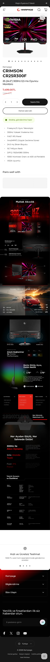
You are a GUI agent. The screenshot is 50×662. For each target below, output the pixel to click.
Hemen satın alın (25, 111)
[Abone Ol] (42, 622)
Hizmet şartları (13, 654)
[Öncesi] (4, 3)
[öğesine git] (9, 61)
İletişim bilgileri (24, 654)
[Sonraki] (46, 3)
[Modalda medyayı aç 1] (42, 17)
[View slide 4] (29, 566)
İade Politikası (25, 657)
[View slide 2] (23, 566)
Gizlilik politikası (37, 654)
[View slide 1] (20, 566)
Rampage (7, 67)
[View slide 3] (26, 566)
